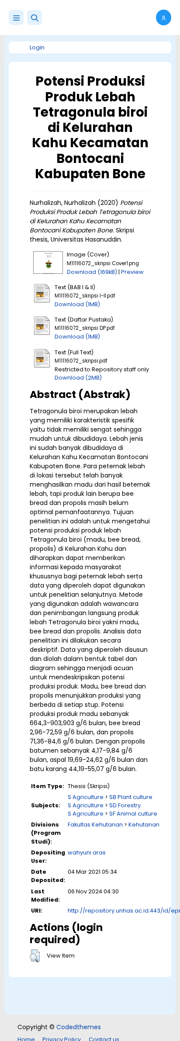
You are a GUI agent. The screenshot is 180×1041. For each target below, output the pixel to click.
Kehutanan (143, 824)
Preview (132, 272)
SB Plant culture (130, 797)
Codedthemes (78, 1027)
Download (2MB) (78, 377)
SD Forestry (125, 805)
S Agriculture (86, 797)
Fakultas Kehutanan (95, 824)
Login (37, 47)
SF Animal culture (133, 813)
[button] (34, 17)
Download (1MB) (77, 304)
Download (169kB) (92, 272)
